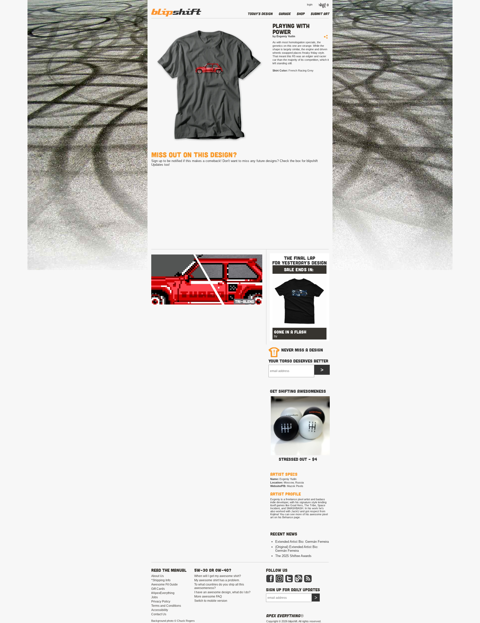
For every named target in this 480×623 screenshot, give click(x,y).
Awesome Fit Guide (164, 584)
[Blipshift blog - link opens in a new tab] (298, 581)
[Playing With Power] (207, 85)
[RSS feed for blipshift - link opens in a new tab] (308, 581)
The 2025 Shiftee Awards (293, 556)
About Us (157, 576)
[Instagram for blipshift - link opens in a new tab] (280, 581)
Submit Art (320, 14)
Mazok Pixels (295, 486)
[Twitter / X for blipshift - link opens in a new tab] (289, 581)
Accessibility (159, 610)
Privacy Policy (160, 601)
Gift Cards (158, 588)
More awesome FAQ (208, 596)
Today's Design (260, 14)
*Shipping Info (160, 580)
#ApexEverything (162, 593)
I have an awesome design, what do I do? (222, 592)
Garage (285, 14)
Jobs (154, 597)
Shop (301, 14)
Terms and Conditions (166, 606)
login (309, 4)
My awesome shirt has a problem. (217, 580)
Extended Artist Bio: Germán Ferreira (302, 542)
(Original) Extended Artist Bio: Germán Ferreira (296, 548)
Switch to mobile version (210, 600)
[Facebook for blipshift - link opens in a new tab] (270, 581)
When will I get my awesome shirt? (217, 576)
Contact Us (158, 614)
